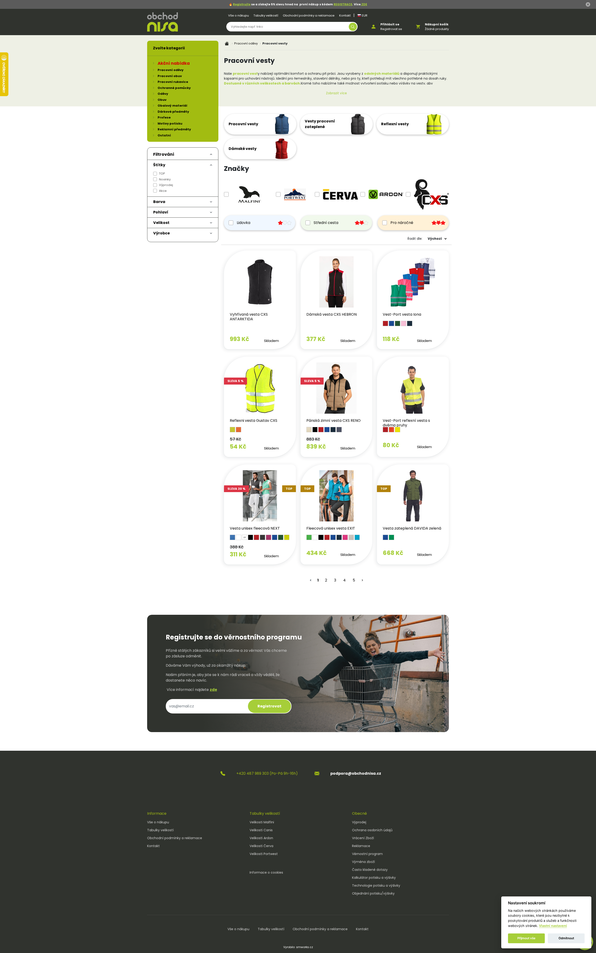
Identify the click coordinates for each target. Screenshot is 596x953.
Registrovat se (391, 29)
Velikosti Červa (261, 846)
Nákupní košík (436, 24)
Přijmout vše (526, 938)
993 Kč (239, 339)
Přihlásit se (389, 24)
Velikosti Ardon (261, 838)
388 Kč (237, 547)
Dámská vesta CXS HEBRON (331, 314)
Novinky (165, 179)
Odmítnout (566, 938)
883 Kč (313, 439)
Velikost (161, 222)
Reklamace (361, 846)
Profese (164, 117)
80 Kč (391, 445)
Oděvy (163, 93)
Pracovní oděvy (246, 43)
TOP (162, 173)
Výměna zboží (363, 861)
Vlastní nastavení (553, 926)
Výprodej (166, 185)
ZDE (364, 4)
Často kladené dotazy (370, 869)
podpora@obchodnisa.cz (355, 773)
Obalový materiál (172, 105)
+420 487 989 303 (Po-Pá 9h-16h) (267, 773)
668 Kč (393, 553)
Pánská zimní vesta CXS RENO (333, 420)
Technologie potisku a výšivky (376, 885)
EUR (364, 15)
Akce (163, 191)
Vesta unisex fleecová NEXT (255, 528)
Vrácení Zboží (363, 838)
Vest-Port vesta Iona (402, 314)
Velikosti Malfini (262, 822)
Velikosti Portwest (264, 854)
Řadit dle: (414, 238)
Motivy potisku (170, 123)
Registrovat (269, 706)
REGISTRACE (343, 4)
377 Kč (315, 339)
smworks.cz (304, 947)
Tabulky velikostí (266, 15)
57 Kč (235, 439)
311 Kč (238, 554)
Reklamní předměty (174, 129)
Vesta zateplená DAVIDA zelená (412, 528)
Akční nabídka (174, 63)
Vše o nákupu (238, 15)
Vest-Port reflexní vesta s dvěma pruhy (406, 423)
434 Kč (316, 553)
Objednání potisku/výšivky (373, 893)
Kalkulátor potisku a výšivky (374, 877)
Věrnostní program (367, 854)
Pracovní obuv (170, 76)
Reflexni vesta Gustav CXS (253, 420)
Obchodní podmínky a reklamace (309, 15)
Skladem (271, 340)
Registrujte (242, 4)
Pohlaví (160, 212)
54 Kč (238, 447)
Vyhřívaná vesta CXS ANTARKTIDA (249, 317)
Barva (159, 201)
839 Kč (316, 447)
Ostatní (164, 135)
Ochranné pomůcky (174, 88)
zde (213, 689)
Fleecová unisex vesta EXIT (330, 528)
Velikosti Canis (261, 830)
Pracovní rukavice (173, 82)
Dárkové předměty (173, 111)
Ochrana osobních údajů (372, 830)
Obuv (162, 100)
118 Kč (391, 339)
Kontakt (345, 15)
